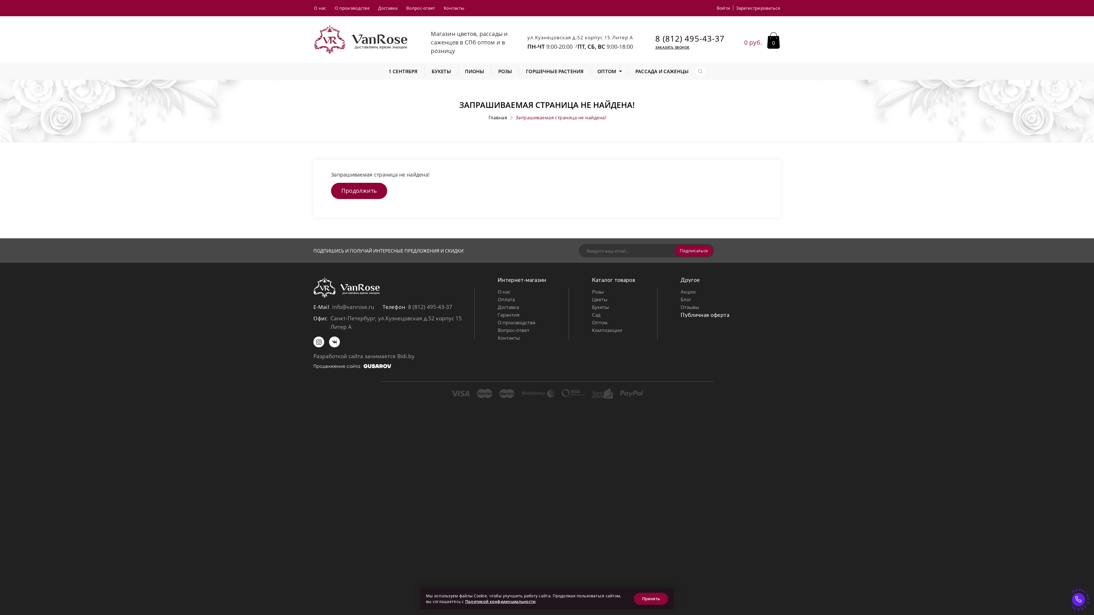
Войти (723, 8)
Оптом (600, 322)
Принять (651, 598)
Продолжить (359, 190)
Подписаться (694, 250)
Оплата (506, 299)
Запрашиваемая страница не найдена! (561, 117)
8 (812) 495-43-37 (689, 38)
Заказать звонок (672, 47)
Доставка (387, 8)
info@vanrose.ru (353, 307)
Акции (688, 291)
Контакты (454, 8)
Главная (498, 117)
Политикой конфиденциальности (500, 601)
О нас (320, 8)
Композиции (607, 330)
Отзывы (690, 307)
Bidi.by (406, 356)
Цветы (599, 299)
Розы (598, 291)
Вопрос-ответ (420, 8)
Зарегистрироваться (758, 8)
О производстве (352, 8)
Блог (686, 299)
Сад (596, 314)
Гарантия (508, 314)
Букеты (600, 307)
